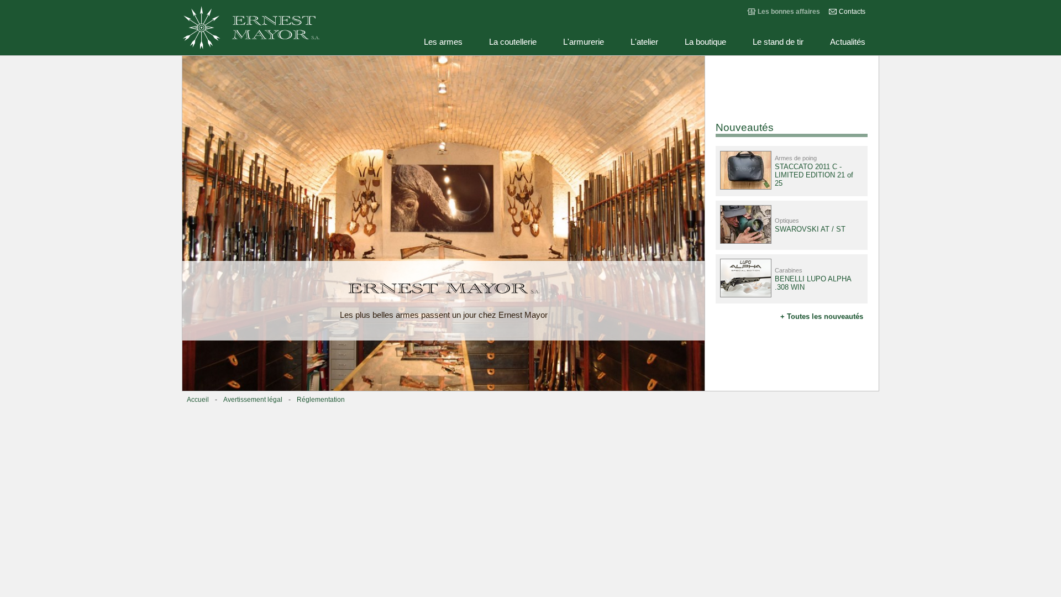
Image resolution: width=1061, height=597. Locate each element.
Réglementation (321, 400)
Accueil (198, 400)
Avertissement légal (252, 400)
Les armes (443, 42)
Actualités (847, 42)
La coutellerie (513, 42)
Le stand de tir (778, 42)
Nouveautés (745, 127)
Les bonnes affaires (789, 11)
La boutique (705, 42)
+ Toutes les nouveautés (821, 316)
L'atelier (644, 42)
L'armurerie (583, 42)
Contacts (852, 11)
